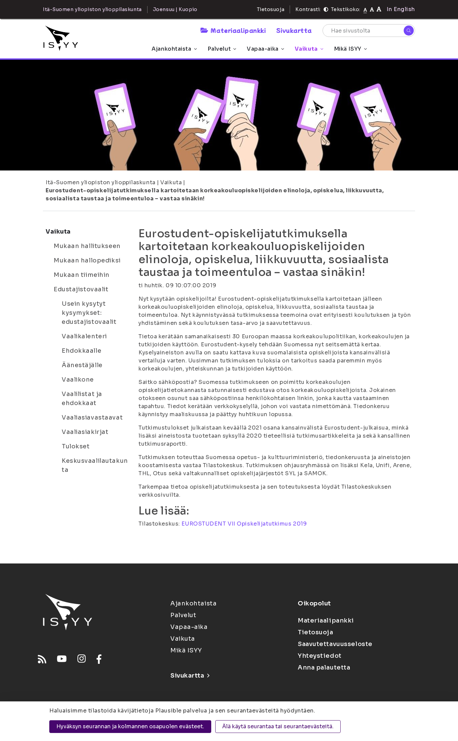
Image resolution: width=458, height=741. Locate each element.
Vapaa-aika (263, 48)
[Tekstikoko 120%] (379, 9)
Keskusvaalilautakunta (95, 465)
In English (401, 9)
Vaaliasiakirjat (85, 432)
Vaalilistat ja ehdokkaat (82, 398)
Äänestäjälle (82, 365)
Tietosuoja (271, 9)
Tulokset (76, 446)
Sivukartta (294, 30)
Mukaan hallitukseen (87, 246)
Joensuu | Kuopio (175, 9)
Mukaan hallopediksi (87, 260)
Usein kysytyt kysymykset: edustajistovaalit (89, 313)
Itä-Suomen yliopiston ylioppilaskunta (101, 182)
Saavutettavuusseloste (335, 644)
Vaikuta (306, 48)
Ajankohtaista (171, 48)
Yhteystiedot (320, 655)
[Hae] (409, 31)
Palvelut (219, 48)
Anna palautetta (324, 667)
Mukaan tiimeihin (82, 275)
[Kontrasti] (326, 9)
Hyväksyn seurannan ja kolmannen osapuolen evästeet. (130, 726)
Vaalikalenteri (84, 336)
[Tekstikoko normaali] (365, 9)
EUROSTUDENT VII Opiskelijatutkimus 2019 (244, 523)
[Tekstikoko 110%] (372, 9)
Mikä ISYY (347, 48)
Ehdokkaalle (81, 350)
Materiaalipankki (238, 30)
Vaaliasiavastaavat (92, 417)
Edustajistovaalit (81, 289)
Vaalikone (78, 379)
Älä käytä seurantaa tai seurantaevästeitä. (278, 726)
